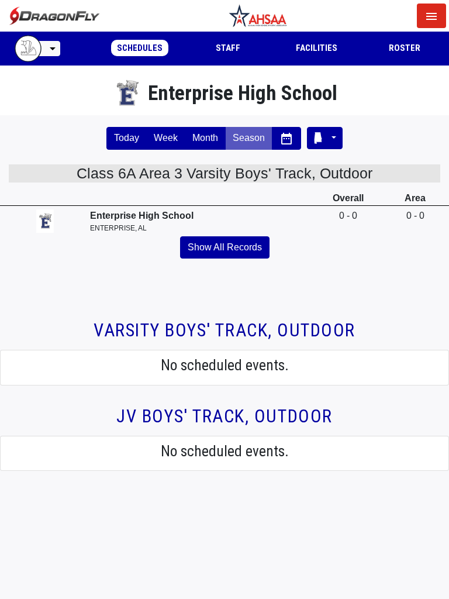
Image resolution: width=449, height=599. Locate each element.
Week (166, 138)
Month (205, 138)
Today (126, 138)
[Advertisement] (224, 296)
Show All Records (225, 247)
